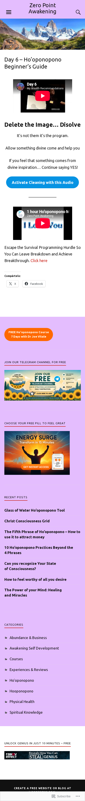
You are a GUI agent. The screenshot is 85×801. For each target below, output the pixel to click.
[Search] (74, 12)
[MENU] (8, 12)
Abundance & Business (28, 638)
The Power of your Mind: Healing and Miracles (33, 592)
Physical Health (22, 701)
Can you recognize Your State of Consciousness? (30, 566)
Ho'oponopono (22, 680)
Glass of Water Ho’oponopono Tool (34, 510)
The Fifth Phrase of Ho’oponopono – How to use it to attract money (42, 534)
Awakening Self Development (34, 648)
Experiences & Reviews (29, 669)
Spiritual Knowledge (26, 712)
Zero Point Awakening (42, 8)
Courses (16, 659)
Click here (39, 260)
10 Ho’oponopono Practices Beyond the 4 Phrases (38, 550)
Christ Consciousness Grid (27, 521)
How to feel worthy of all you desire (35, 579)
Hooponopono (21, 691)
